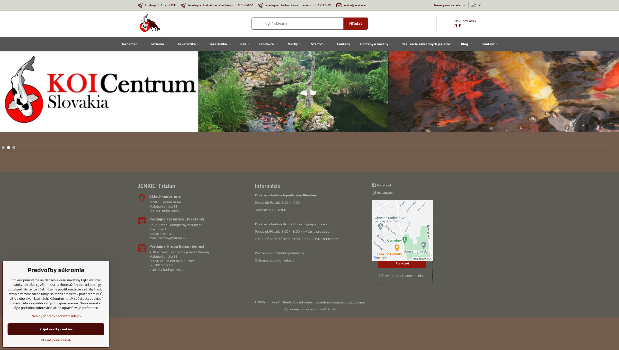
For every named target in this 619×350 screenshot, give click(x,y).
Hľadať (355, 23)
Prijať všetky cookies (55, 329)
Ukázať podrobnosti (56, 340)
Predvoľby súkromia (298, 302)
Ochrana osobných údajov (274, 260)
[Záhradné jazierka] (309, 92)
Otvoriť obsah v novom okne (404, 276)
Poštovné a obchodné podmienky (280, 253)
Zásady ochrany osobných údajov (340, 302)
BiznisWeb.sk (325, 309)
